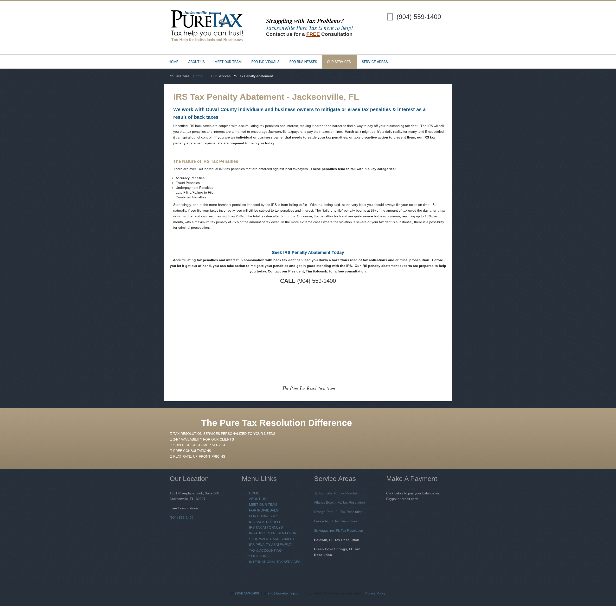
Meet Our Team (228, 62)
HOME (254, 493)
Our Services (339, 62)
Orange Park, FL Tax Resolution (338, 512)
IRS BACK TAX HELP (265, 522)
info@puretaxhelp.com (285, 593)
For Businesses (303, 62)
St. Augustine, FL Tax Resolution (338, 530)
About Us (196, 62)
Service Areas (375, 62)
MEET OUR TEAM (263, 504)
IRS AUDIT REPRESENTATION (272, 533)
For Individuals (265, 62)
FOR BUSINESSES (263, 516)
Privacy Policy (375, 593)
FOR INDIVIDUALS (263, 510)
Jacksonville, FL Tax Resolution (337, 493)
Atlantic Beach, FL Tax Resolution (339, 502)
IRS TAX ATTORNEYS (266, 527)
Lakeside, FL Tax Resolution (335, 521)
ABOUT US (257, 499)
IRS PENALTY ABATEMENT (270, 545)
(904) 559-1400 (419, 16)
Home (173, 62)
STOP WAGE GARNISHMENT (272, 539)
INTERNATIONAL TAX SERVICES (274, 562)
